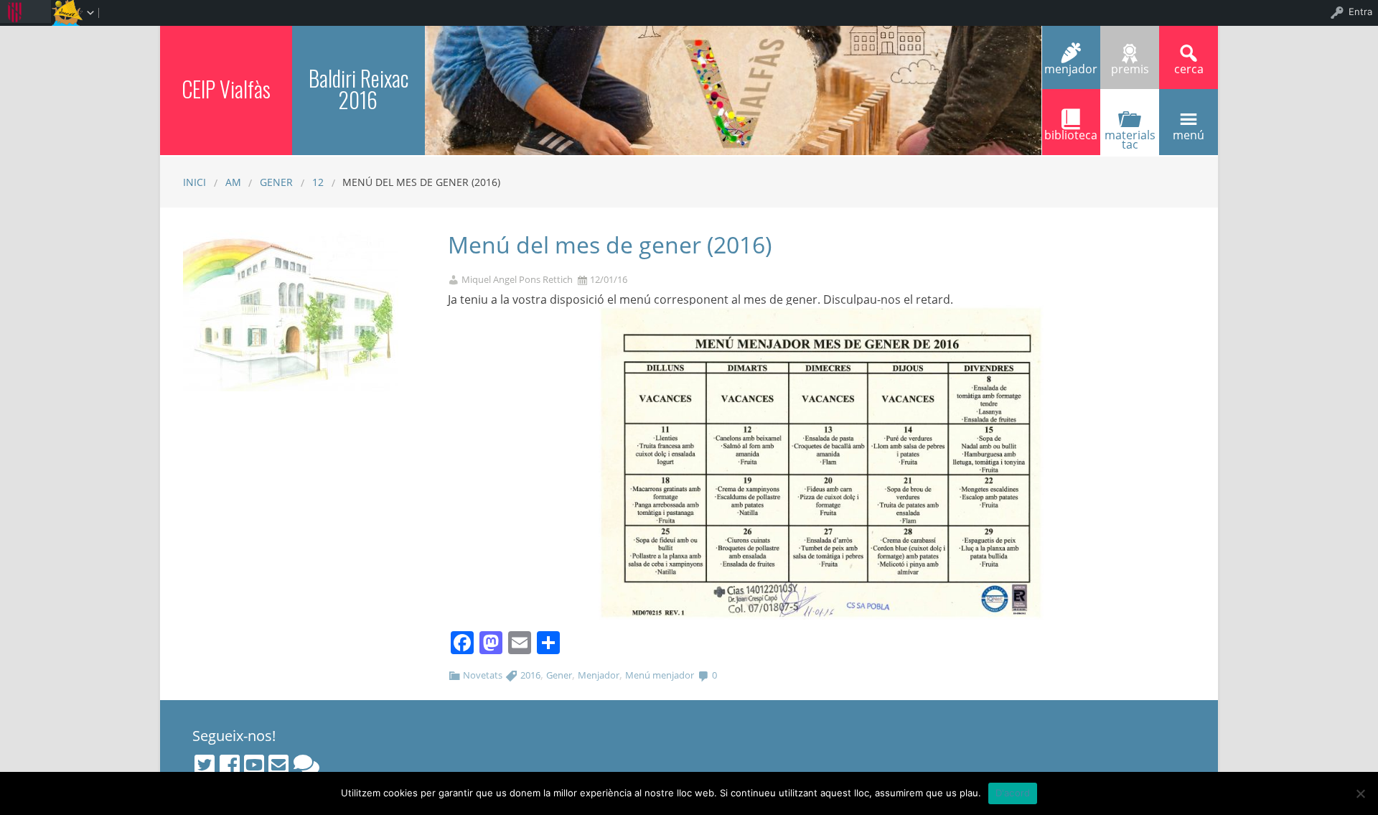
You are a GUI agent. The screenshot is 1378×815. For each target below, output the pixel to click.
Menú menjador (659, 675)
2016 (530, 675)
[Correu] (278, 764)
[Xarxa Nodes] (306, 764)
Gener (559, 675)
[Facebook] (230, 764)
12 (318, 182)
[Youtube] (254, 764)
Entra (1360, 11)
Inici (194, 182)
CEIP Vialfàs (226, 89)
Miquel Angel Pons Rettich (517, 279)
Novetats (482, 675)
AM (233, 182)
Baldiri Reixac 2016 (358, 89)
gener (276, 182)
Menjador (598, 675)
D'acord (1013, 792)
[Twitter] (204, 764)
